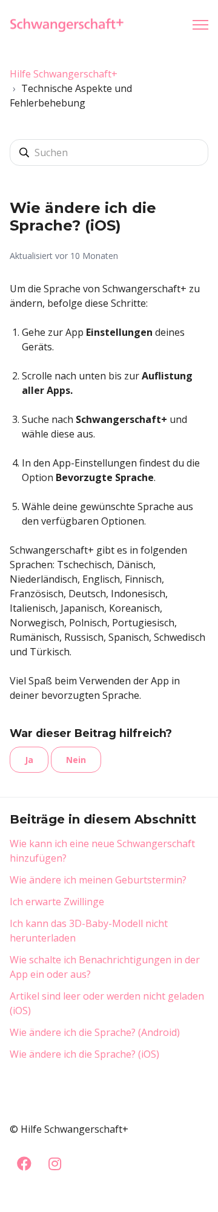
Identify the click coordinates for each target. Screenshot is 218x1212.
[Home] (70, 25)
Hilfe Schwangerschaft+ (63, 73)
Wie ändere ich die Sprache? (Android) (95, 1032)
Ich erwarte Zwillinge (57, 901)
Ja (29, 759)
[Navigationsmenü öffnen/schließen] (200, 25)
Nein (76, 759)
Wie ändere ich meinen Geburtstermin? (98, 879)
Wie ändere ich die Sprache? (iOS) (84, 1054)
